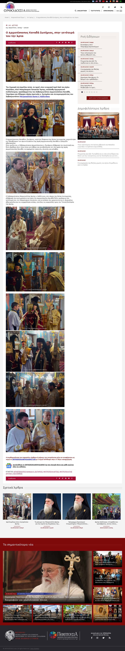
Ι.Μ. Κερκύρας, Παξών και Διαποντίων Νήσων (31, 593)
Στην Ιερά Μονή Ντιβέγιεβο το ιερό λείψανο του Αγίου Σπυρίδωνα (106, 563)
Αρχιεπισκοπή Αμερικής (42, 615)
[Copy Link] (62, 42)
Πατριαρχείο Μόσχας (101, 560)
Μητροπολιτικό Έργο (17, 17)
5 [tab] (92, 92)
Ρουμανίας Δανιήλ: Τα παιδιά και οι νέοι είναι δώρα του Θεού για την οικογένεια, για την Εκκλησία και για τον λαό (107, 599)
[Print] (65, 42)
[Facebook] (100, 7)
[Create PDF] (71, 42)
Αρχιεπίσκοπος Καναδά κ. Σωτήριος (28, 471)
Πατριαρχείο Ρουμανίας (102, 596)
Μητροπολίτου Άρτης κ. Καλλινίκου (35, 96)
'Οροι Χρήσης (34, 648)
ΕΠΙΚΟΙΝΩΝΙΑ (108, 10)
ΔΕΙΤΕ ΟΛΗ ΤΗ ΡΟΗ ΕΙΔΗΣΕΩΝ (98, 98)
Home (6, 17)
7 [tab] (96, 92)
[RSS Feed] (119, 7)
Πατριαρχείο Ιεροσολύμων (103, 578)
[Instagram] (107, 7)
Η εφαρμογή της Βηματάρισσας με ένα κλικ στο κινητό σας (107, 618)
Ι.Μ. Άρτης (30, 17)
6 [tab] (94, 92)
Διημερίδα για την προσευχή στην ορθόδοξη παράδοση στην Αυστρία (77, 618)
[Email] (68, 42)
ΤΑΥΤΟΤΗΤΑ (95, 10)
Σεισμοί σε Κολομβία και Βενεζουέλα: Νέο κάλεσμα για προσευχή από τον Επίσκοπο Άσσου (16, 618)
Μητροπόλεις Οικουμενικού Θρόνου (16, 615)
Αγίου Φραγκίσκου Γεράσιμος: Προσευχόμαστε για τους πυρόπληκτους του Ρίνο (46, 618)
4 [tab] (89, 92)
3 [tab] (87, 92)
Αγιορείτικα (98, 615)
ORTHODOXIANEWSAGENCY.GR (23, 459)
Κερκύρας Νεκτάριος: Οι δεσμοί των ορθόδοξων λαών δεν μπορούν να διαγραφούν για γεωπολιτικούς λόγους (43, 598)
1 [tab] (82, 92)
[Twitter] (113, 7)
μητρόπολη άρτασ (51, 471)
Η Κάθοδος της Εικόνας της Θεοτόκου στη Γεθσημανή (105, 581)
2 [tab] (84, 92)
